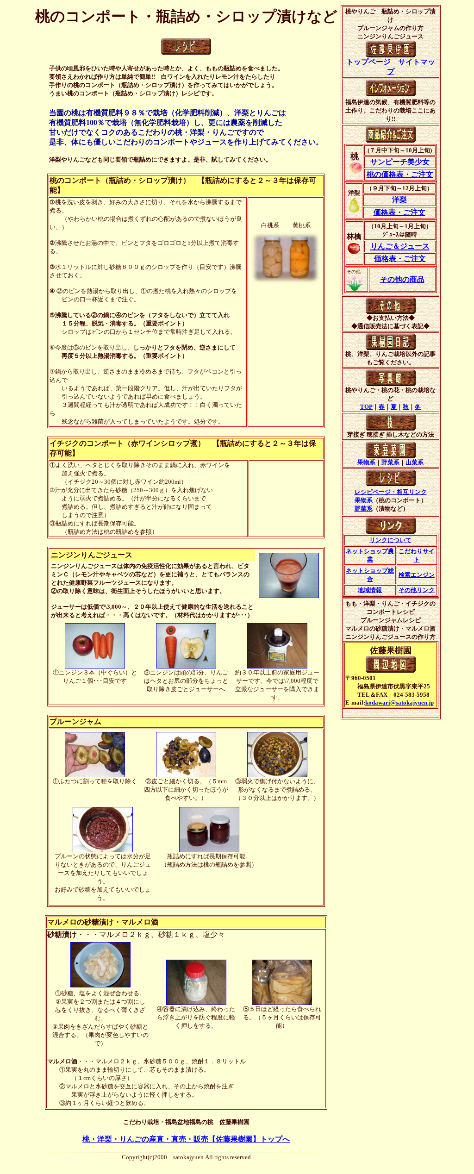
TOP (366, 406)
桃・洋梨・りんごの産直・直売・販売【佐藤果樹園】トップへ (186, 1139)
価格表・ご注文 (399, 212)
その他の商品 (402, 279)
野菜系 (390, 462)
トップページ (368, 62)
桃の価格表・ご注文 (400, 174)
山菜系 (414, 462)
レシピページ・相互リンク (391, 491)
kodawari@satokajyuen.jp (399, 702)
